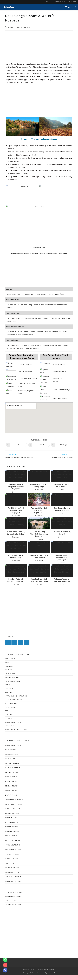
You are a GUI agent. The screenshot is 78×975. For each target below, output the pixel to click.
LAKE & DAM (9, 688)
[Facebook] (14, 642)
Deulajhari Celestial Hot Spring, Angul (39, 485)
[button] (8, 224)
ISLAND (7, 685)
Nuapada (11, 27)
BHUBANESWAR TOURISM (13, 722)
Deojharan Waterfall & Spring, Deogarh (39, 556)
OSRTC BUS (8, 715)
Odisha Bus (52, 969)
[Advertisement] (39, 47)
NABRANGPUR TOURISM (13, 849)
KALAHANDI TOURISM (12, 813)
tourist (69, 79)
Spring (18, 27)
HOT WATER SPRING (11, 707)
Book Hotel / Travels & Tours (55, 2)
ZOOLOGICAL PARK (11, 703)
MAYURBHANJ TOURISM (13, 845)
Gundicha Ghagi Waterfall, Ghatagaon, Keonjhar (39, 534)
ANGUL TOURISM (10, 750)
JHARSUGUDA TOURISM (13, 809)
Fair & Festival (10, 900)
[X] (8, 642)
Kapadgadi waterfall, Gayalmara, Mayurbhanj (39, 580)
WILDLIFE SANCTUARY (12, 677)
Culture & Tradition (13, 904)
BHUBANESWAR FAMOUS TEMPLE (16, 729)
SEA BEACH (8, 670)
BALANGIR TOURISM (11, 754)
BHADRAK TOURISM (11, 759)
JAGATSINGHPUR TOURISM (14, 799)
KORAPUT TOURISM (11, 836)
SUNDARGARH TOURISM (13, 881)
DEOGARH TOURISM (11, 786)
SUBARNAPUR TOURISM (13, 877)
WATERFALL (9, 666)
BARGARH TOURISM (11, 772)
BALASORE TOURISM (12, 763)
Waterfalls (26, 27)
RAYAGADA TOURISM (12, 868)
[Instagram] (20, 642)
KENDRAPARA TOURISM (12, 822)
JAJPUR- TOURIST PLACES (13, 804)
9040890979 (72, 2)
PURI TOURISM (10, 863)
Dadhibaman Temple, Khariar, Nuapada (62, 509)
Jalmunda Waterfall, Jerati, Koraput (62, 485)
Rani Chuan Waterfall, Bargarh (62, 533)
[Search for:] (74, 7)
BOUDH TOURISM (11, 781)
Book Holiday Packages (14, 897)
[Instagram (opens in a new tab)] (5, 2)
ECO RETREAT (9, 726)
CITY (6, 711)
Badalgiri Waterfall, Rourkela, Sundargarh (15, 580)
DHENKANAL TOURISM (12, 768)
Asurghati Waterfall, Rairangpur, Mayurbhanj (39, 510)
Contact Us (26, 969)
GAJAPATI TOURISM (11, 795)
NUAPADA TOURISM (11, 859)
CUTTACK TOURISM (11, 777)
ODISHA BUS (9, 718)
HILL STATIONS (10, 674)
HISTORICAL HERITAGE (12, 681)
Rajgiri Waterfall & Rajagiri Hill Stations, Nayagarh (16, 486)
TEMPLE (7, 662)
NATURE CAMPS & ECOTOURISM (16, 696)
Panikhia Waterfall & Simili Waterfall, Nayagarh (16, 510)
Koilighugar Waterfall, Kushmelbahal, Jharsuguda (62, 557)
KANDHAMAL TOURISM (12, 818)
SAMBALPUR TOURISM (12, 872)
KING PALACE (9, 692)
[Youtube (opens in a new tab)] (8, 2)
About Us (34, 969)
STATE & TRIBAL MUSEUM (14, 700)
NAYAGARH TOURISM (12, 854)
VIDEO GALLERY (10, 659)
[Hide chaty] (5, 970)
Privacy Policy (42, 969)
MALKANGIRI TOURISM (12, 840)
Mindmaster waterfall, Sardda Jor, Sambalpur (16, 533)
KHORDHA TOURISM (11, 827)
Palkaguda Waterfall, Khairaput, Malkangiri (62, 580)
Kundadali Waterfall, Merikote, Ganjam (16, 556)
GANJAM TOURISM (11, 790)
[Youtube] (26, 642)
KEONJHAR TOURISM (12, 831)
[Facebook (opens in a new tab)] (3, 2)
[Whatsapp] (5, 960)
